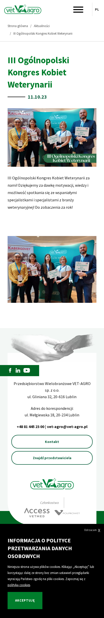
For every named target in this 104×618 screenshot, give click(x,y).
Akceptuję (25, 600)
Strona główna (18, 26)
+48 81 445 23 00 (31, 426)
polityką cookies (19, 585)
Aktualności (42, 26)
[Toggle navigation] (78, 11)
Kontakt (52, 441)
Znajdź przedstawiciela (52, 458)
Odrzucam (92, 530)
